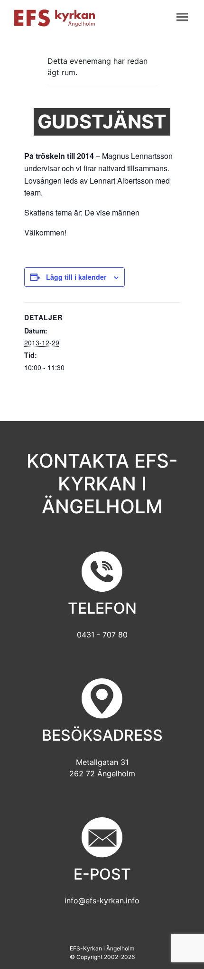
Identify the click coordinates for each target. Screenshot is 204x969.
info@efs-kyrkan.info (102, 900)
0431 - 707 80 (102, 634)
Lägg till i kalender (76, 277)
